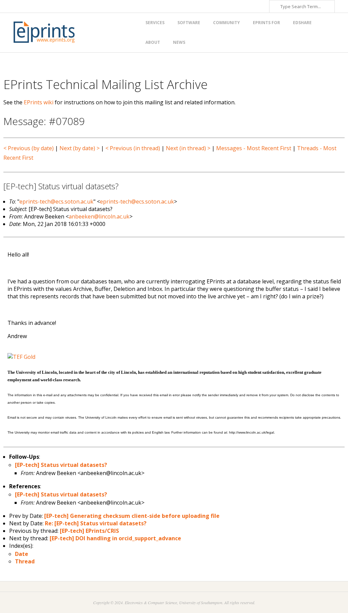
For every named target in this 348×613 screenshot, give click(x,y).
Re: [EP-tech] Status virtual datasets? (95, 523)
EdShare (302, 22)
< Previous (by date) (28, 148)
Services (154, 22)
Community (226, 22)
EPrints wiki (38, 102)
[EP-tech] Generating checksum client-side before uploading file (132, 516)
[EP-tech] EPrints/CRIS (89, 531)
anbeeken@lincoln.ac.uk (99, 216)
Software (188, 22)
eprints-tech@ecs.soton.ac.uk (56, 201)
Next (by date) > (79, 148)
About (152, 42)
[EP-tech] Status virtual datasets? (61, 465)
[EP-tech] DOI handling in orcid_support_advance (115, 538)
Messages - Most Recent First (253, 148)
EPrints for (266, 22)
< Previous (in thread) (132, 148)
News (179, 42)
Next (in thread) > (188, 148)
